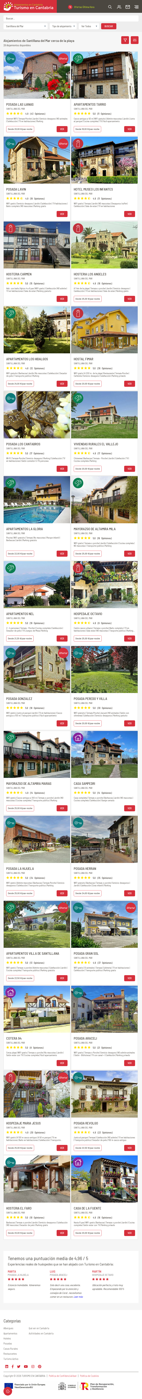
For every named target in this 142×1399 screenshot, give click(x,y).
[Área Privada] (119, 7)
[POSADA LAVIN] (37, 160)
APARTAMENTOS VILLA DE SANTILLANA (32, 953)
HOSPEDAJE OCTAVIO (88, 614)
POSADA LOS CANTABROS (23, 444)
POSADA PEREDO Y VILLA (90, 698)
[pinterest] (39, 1366)
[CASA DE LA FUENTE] (104, 1178)
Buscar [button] (109, 26)
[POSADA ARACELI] (104, 1009)
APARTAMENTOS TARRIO (90, 104)
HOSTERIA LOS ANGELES (90, 274)
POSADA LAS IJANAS (20, 104)
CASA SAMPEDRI (84, 783)
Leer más (78, 1296)
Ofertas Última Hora (84, 6)
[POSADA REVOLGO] (104, 1094)
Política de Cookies (89, 1376)
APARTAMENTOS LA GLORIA (24, 529)
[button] (110, 7)
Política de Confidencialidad (62, 1376)
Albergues (8, 1328)
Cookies (7, 1391)
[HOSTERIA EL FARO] (37, 1178)
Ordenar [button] (135, 40)
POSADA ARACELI (85, 1038)
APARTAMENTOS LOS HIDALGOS (27, 359)
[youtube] (26, 1366)
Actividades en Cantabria (41, 1333)
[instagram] (32, 1366)
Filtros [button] (125, 40)
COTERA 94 (14, 1038)
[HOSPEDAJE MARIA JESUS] (37, 1094)
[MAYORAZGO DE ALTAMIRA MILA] (104, 499)
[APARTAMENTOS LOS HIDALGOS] (37, 329)
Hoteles (7, 1338)
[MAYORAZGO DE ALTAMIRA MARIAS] (37, 754)
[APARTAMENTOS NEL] (37, 584)
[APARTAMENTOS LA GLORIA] (37, 499)
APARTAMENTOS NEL (20, 614)
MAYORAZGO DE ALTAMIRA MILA (95, 529)
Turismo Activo (10, 1358)
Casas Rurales (10, 1348)
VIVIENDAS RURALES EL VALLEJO (96, 444)
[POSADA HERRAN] (104, 839)
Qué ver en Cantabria (39, 1328)
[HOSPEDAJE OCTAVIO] (104, 584)
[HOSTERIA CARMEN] (37, 245)
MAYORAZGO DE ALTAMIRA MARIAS (28, 783)
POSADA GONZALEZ (19, 698)
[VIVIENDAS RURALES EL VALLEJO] (104, 414)
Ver (62, 129)
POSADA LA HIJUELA (20, 868)
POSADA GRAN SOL (86, 953)
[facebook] (13, 1366)
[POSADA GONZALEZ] (37, 669)
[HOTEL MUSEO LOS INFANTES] (104, 160)
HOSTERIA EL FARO (19, 1208)
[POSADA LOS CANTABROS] (37, 414)
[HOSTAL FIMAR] (104, 329)
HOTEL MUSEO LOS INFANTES (93, 189)
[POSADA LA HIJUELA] (37, 839)
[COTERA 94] (37, 1009)
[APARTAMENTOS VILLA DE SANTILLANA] (37, 924)
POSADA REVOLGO (86, 1123)
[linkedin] (6, 1366)
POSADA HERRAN (85, 868)
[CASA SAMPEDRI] (104, 754)
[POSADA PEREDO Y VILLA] (104, 669)
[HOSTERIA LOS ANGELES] (104, 245)
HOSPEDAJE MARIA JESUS (23, 1123)
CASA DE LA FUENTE (87, 1208)
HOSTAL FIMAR (83, 359)
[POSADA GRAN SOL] (104, 924)
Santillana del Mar (15, 108)
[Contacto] (128, 7)
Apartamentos (10, 1333)
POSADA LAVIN (16, 189)
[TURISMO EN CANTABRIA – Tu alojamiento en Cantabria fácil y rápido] (28, 6)
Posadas (7, 1343)
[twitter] (18, 1366)
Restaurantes (10, 1353)
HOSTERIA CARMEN (19, 274)
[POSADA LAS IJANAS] (37, 75)
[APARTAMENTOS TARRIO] (104, 75)
